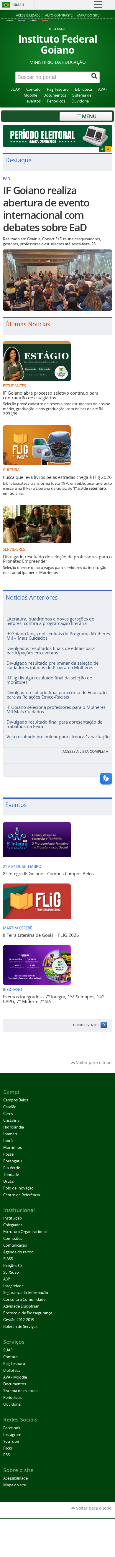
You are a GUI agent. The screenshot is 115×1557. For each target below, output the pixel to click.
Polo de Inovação (18, 1188)
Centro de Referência (21, 1194)
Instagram (12, 1434)
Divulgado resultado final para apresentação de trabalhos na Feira (54, 724)
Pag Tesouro (58, 89)
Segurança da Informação (25, 1292)
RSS (6, 1454)
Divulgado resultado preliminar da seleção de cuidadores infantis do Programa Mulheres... (52, 665)
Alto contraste (59, 15)
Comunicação (15, 1245)
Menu (88, 116)
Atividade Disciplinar (21, 1306)
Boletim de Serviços (20, 1326)
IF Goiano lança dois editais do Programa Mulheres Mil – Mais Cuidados (58, 636)
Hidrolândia (13, 1127)
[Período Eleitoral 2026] (57, 136)
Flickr (7, 1448)
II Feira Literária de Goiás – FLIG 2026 (41, 935)
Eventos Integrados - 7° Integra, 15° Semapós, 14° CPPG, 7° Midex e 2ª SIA (53, 999)
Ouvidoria (80, 101)
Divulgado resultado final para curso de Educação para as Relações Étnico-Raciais (56, 694)
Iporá (8, 1140)
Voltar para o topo (93, 1062)
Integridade (13, 1285)
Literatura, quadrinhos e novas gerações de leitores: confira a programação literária (50, 621)
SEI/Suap (11, 1272)
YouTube (11, 1441)
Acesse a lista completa (85, 751)
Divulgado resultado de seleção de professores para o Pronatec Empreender (57, 559)
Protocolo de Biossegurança (27, 1313)
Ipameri (10, 1133)
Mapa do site (88, 15)
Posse (8, 1154)
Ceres (8, 1113)
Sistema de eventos (20, 1390)
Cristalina (11, 1120)
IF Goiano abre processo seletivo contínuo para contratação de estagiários (50, 395)
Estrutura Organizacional (25, 1231)
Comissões (12, 1238)
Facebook (11, 1427)
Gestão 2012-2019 (18, 1319)
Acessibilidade (28, 15)
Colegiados (12, 1224)
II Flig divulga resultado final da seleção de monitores (49, 680)
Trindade (11, 1174)
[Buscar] (95, 77)
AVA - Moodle (15, 1377)
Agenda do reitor (18, 1252)
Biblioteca (83, 89)
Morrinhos (12, 1147)
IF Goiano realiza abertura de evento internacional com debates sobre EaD (46, 208)
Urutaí (8, 1181)
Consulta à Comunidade (24, 1299)
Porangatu (12, 1161)
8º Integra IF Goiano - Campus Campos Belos (48, 873)
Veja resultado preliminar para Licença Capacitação (58, 736)
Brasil (18, 4)
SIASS (8, 1258)
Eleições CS (12, 1265)
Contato (33, 89)
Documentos (54, 95)
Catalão (10, 1106)
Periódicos (56, 101)
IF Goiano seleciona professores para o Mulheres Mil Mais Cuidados (56, 709)
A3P (6, 1279)
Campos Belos (15, 1100)
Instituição (12, 1218)
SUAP (15, 89)
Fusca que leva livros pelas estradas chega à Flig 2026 (57, 477)
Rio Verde (11, 1167)
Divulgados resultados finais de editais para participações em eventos (50, 650)
